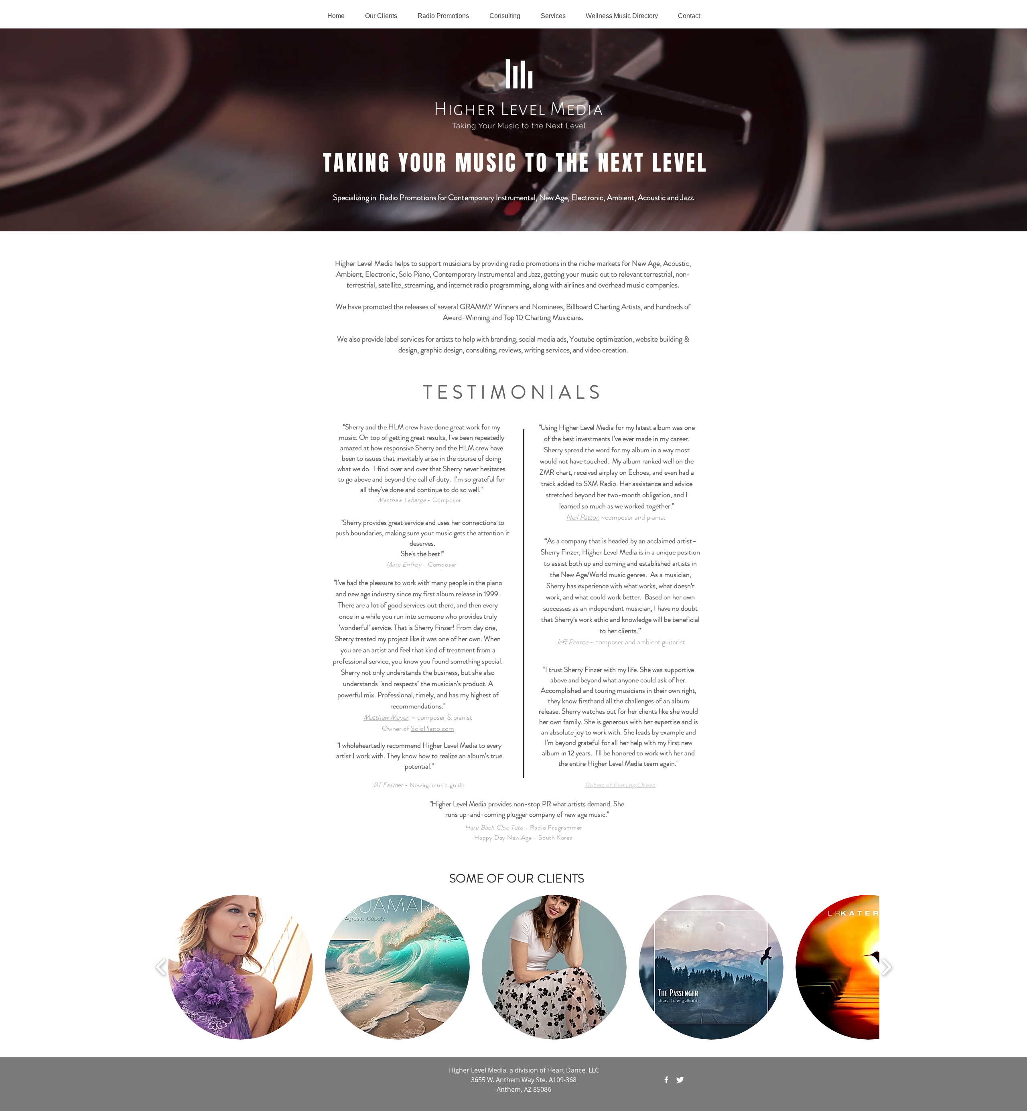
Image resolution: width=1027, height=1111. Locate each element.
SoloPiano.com (432, 728)
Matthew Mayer (385, 717)
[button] (240, 967)
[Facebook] (666, 1079)
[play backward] (161, 967)
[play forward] (886, 967)
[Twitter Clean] (680, 1079)
